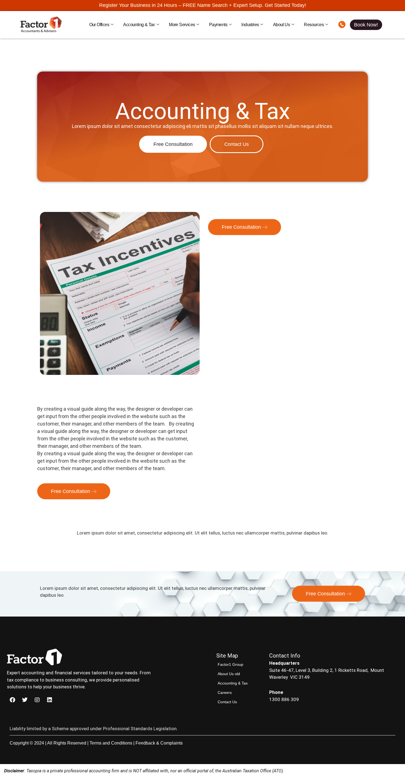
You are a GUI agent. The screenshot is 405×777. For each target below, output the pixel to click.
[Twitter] (24, 699)
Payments (218, 24)
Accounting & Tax (139, 24)
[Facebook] (12, 699)
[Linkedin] (49, 699)
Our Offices (99, 24)
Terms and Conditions (111, 743)
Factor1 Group (230, 664)
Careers (225, 692)
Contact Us (227, 702)
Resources (314, 24)
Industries (250, 24)
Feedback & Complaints (159, 743)
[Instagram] (37, 699)
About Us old (229, 674)
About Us (281, 24)
